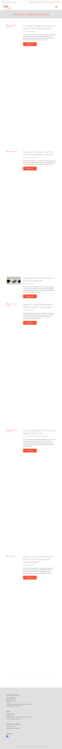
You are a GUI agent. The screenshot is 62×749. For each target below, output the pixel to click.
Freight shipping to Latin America (32, 157)
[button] (56, 7)
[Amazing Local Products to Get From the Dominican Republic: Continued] (13, 211)
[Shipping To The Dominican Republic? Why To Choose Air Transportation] (13, 363)
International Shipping (29, 31)
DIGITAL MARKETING (34, 746)
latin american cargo (29, 310)
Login (8, 2)
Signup (3, 2)
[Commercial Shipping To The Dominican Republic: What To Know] (13, 489)
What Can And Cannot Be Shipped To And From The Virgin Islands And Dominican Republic (38, 559)
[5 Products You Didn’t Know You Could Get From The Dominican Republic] (13, 85)
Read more (30, 44)
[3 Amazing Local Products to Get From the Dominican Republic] (13, 280)
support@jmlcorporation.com (14, 706)
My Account (13, 2)
